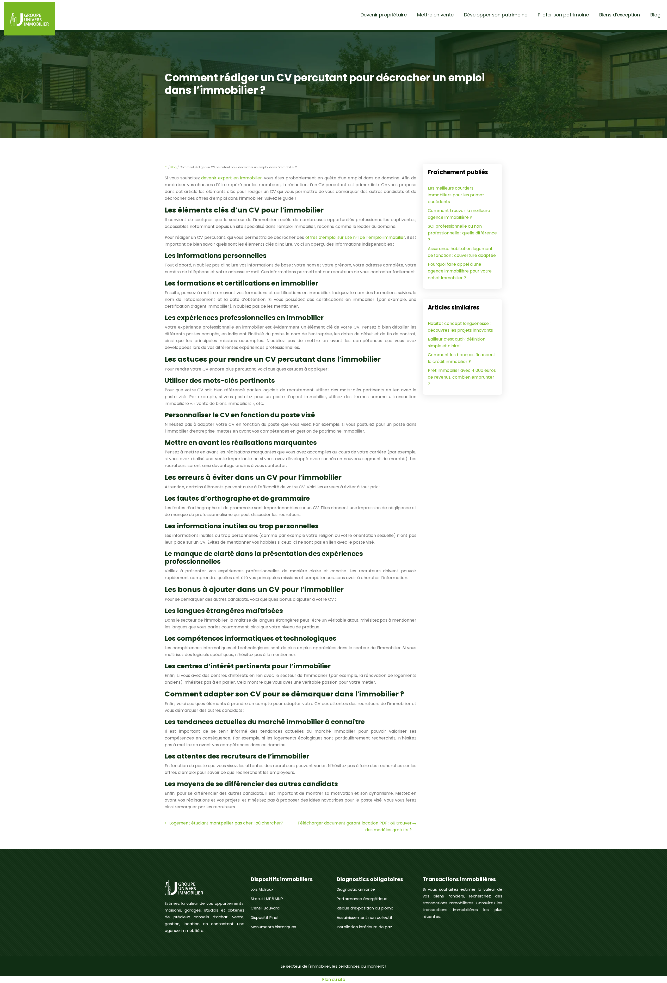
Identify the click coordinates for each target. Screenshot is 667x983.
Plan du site (333, 979)
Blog (655, 14)
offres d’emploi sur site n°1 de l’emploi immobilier (355, 237)
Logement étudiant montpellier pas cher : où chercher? (226, 823)
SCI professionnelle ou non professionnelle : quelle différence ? (462, 233)
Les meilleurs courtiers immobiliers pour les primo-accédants (456, 195)
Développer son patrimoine (495, 14)
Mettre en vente (435, 14)
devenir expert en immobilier (231, 178)
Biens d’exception (619, 14)
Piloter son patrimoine (563, 14)
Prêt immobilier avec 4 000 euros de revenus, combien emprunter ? (462, 377)
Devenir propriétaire (384, 14)
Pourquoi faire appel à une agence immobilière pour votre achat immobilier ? (460, 271)
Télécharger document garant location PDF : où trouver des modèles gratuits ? (355, 826)
